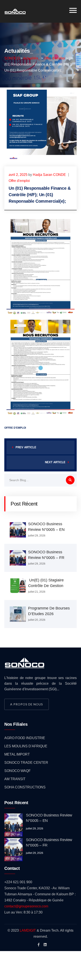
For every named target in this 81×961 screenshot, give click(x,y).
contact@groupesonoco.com (26, 906)
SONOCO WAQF (17, 771)
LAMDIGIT (28, 930)
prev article (26, 447)
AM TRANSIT (14, 779)
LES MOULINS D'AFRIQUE (25, 746)
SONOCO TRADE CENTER (26, 762)
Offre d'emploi (19, 181)
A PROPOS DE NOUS (26, 704)
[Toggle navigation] (73, 10)
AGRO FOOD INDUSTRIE (24, 738)
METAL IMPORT (17, 754)
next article (55, 462)
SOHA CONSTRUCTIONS (25, 787)
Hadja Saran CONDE (49, 175)
